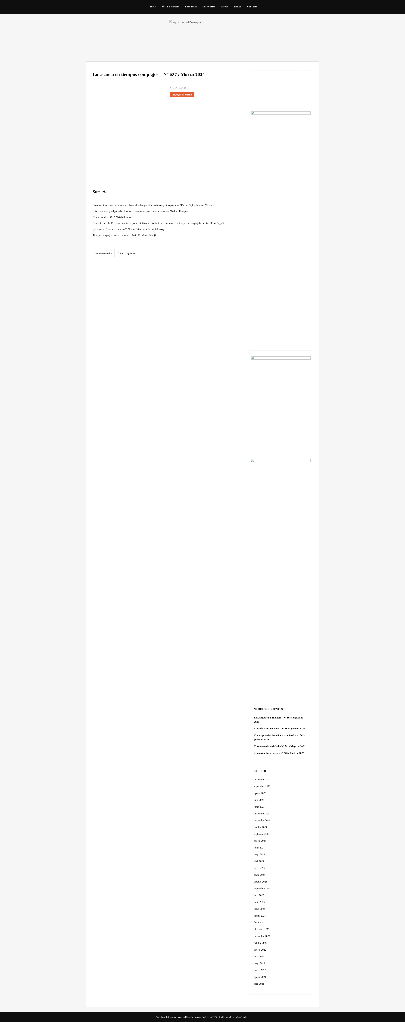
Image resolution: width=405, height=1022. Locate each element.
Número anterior (103, 253)
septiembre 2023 (262, 888)
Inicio (153, 6)
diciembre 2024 (261, 813)
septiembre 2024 (262, 833)
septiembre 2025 (262, 786)
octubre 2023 (260, 881)
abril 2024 (259, 861)
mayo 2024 (259, 854)
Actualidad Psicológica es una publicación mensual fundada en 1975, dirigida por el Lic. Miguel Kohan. (202, 1017)
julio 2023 (259, 895)
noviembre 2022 (262, 936)
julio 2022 (259, 956)
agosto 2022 (260, 949)
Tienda (238, 6)
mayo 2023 (259, 908)
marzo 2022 (260, 970)
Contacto (252, 6)
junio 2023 (259, 902)
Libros (224, 6)
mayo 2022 (259, 963)
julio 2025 (259, 799)
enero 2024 (259, 874)
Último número (171, 6)
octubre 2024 (260, 827)
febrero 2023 (260, 922)
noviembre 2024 (262, 820)
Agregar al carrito (182, 94)
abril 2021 (259, 983)
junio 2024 (259, 847)
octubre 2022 (260, 942)
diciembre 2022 (261, 929)
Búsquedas (191, 6)
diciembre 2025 (261, 779)
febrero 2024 (260, 868)
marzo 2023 (260, 915)
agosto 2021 (260, 976)
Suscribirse (208, 6)
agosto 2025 (260, 793)
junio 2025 (259, 806)
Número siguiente (126, 253)
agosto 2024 (260, 840)
